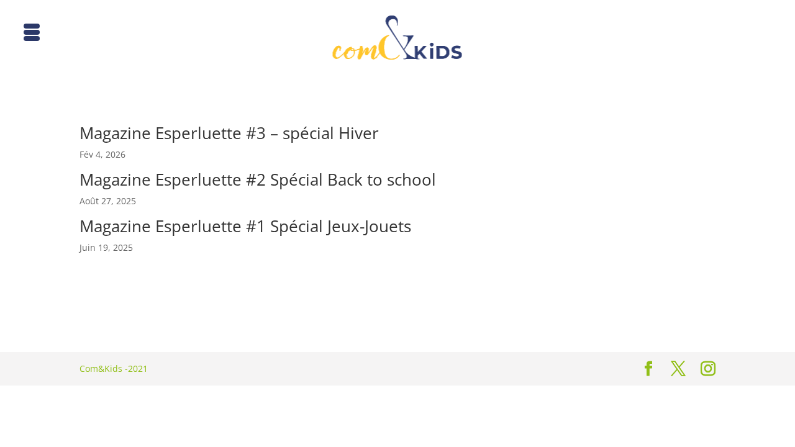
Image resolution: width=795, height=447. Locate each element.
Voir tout (97, 309)
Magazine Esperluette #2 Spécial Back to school (258, 179)
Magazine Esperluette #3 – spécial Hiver (229, 133)
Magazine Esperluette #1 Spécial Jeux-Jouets (245, 226)
